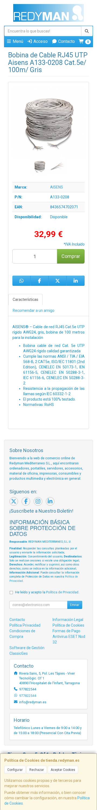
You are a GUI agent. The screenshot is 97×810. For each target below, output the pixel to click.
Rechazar (36, 770)
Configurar (15, 770)
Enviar (74, 605)
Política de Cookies (68, 625)
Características (25, 299)
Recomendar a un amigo (33, 310)
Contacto (66, 41)
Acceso (40, 41)
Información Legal (68, 619)
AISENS (56, 187)
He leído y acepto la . (47, 592)
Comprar (70, 256)
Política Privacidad (24, 625)
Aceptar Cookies (63, 770)
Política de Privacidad (62, 592)
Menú (17, 41)
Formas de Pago (66, 631)
